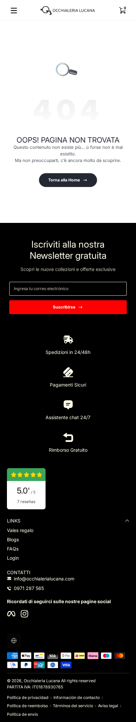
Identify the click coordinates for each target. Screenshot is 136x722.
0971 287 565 (29, 588)
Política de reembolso (27, 705)
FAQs (12, 548)
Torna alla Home (64, 179)
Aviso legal (108, 705)
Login (13, 558)
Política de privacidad (28, 697)
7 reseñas (26, 501)
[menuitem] (68, 530)
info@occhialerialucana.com (44, 578)
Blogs (13, 539)
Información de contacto (76, 697)
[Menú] (14, 10)
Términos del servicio (73, 705)
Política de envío (22, 714)
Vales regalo (20, 530)
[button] (122, 10)
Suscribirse (64, 307)
